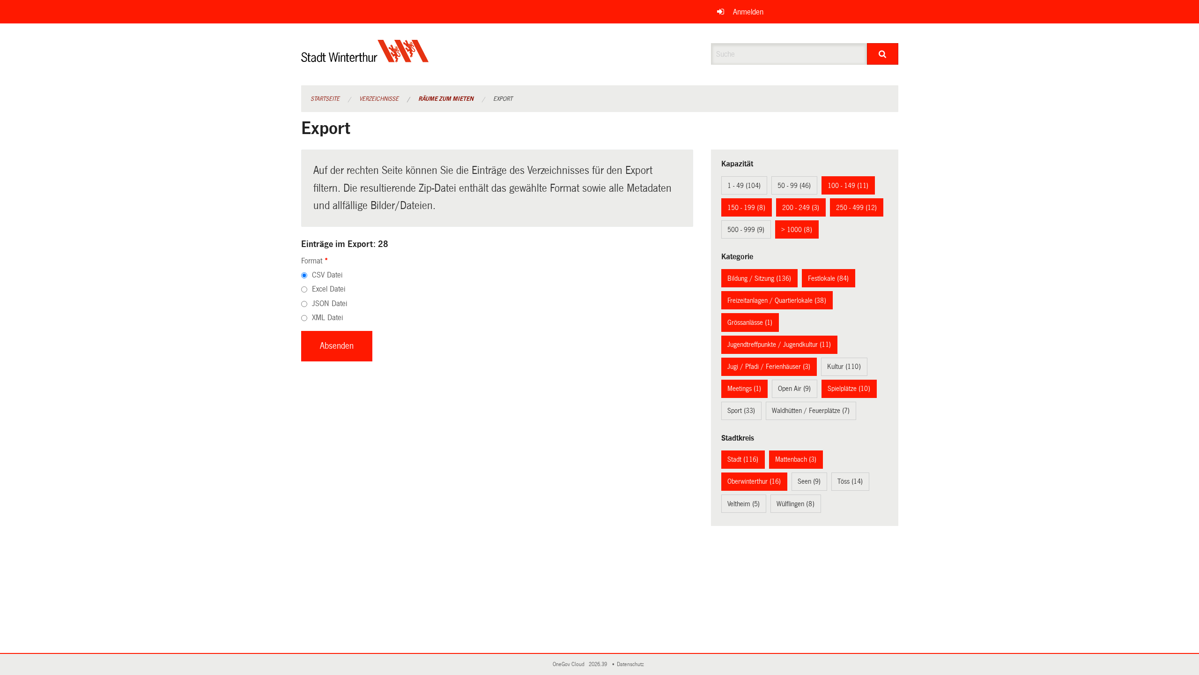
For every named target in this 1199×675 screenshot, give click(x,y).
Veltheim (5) (743, 504)
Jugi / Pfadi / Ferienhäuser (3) (768, 366)
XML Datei (327, 318)
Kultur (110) (844, 366)
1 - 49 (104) (744, 185)
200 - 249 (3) (800, 207)
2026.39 (598, 664)
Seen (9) (809, 481)
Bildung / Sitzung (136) (759, 278)
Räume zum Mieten (446, 99)
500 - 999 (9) (745, 229)
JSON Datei (329, 304)
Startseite (325, 99)
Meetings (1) (744, 388)
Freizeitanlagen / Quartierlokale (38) (776, 300)
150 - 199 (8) (746, 207)
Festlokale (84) (828, 278)
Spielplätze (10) (849, 388)
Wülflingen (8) (795, 504)
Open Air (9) (794, 388)
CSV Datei (327, 275)
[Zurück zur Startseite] (365, 59)
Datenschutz (632, 664)
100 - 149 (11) (848, 185)
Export (502, 99)
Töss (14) (850, 481)
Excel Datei (328, 289)
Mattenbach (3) (795, 459)
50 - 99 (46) (794, 185)
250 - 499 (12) (856, 207)
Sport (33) (741, 410)
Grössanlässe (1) (749, 322)
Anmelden (748, 12)
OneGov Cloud (570, 664)
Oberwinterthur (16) (754, 481)
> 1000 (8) (796, 229)
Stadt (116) (742, 459)
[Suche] (882, 54)
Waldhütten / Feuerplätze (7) (811, 410)
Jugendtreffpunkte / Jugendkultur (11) (779, 344)
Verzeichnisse (379, 99)
